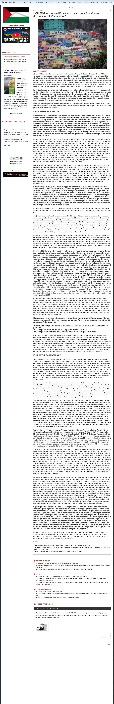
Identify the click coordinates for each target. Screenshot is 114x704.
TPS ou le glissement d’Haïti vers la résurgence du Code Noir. (60, 563)
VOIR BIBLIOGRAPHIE (16, 113)
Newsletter (107, 2)
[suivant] (75, 8)
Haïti (37, 574)
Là (35, 332)
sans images (19, 161)
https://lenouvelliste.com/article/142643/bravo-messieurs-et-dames (70, 326)
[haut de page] (109, 645)
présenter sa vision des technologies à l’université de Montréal (68, 438)
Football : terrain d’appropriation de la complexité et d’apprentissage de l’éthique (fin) (67, 569)
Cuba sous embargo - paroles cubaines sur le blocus (15, 71)
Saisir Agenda (75, 2)
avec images (19, 163)
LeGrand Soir (10, 2)
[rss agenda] (13, 53)
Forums (50, 2)
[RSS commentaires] (52, 604)
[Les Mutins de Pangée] (15, 176)
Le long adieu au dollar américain (52, 591)
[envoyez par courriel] (17, 159)
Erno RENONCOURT (42, 561)
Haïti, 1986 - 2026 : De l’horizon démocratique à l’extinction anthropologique (64, 576)
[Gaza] (16, 22)
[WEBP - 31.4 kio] (41, 631)
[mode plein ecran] (72, 7)
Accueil (28, 2)
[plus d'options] (21, 159)
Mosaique (39, 2)
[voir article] (9, 93)
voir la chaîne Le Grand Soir (16, 45)
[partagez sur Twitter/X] (14, 159)
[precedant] (69, 8)
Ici (35, 330)
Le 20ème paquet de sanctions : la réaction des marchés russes (60, 598)
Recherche (62, 2)
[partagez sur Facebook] (11, 159)
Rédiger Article (91, 2)
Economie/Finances (43, 589)
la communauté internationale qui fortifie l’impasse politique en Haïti (86, 118)
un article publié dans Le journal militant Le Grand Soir (85, 210)
